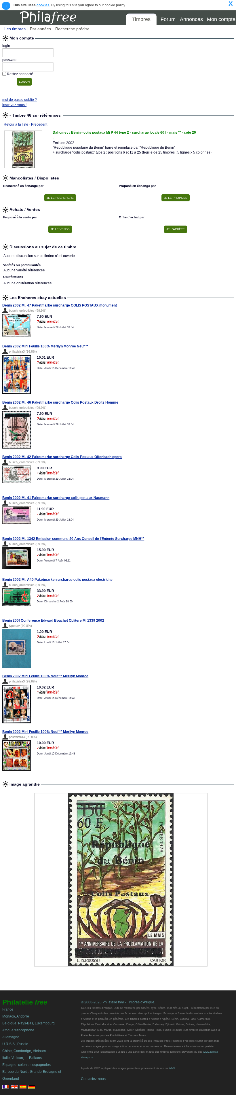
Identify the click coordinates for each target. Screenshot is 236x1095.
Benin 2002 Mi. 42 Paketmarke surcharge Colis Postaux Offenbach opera (62, 457)
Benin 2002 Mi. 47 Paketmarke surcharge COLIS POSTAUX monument (59, 305)
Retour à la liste (16, 124)
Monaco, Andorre (15, 1016)
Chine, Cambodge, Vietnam (24, 1051)
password (10, 60)
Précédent (39, 124)
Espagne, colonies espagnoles (26, 1065)
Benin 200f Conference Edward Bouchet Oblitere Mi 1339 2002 (53, 621)
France (7, 1009)
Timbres (141, 19)
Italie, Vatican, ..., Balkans (22, 1058)
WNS (172, 1068)
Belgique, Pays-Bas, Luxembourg (28, 1023)
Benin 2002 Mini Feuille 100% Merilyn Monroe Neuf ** (45, 346)
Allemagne (10, 1037)
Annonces (191, 19)
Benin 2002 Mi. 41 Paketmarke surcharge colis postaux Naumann (55, 498)
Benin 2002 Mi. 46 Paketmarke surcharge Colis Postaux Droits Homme (60, 402)
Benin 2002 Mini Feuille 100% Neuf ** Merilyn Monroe (45, 676)
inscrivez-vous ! (14, 105)
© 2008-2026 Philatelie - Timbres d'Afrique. (118, 1002)
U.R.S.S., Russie (15, 1044)
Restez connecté (20, 74)
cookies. (43, 5)
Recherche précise (72, 29)
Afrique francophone (18, 1030)
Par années (40, 29)
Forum (168, 19)
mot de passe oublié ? (19, 100)
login (6, 46)
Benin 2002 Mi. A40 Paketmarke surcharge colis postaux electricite (57, 580)
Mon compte (221, 19)
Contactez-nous (93, 1079)
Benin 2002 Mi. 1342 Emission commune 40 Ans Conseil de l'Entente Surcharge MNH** (73, 539)
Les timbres (15, 29)
